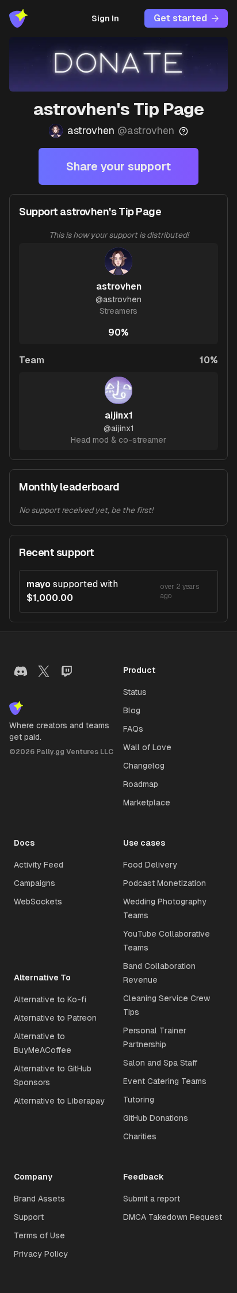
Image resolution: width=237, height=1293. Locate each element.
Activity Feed (38, 864)
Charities (139, 1136)
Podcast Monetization (164, 883)
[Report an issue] (183, 131)
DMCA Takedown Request (172, 1217)
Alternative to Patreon (55, 1017)
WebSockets (38, 901)
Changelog (144, 765)
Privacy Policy (41, 1253)
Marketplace (146, 802)
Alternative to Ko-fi (50, 999)
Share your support (118, 166)
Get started (180, 18)
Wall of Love (147, 747)
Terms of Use (39, 1235)
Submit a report (151, 1198)
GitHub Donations (155, 1118)
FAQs (133, 728)
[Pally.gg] (18, 18)
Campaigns (34, 883)
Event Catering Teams (165, 1081)
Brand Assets (39, 1198)
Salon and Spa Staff (160, 1062)
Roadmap (140, 784)
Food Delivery (150, 864)
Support (29, 1217)
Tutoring (138, 1099)
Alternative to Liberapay (59, 1100)
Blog (131, 710)
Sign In (105, 18)
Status (135, 692)
